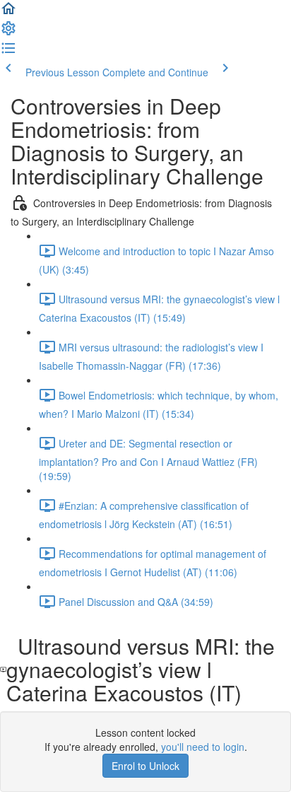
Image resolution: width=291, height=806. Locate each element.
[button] (8, 13)
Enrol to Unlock (145, 766)
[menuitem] (8, 32)
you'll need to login (202, 747)
